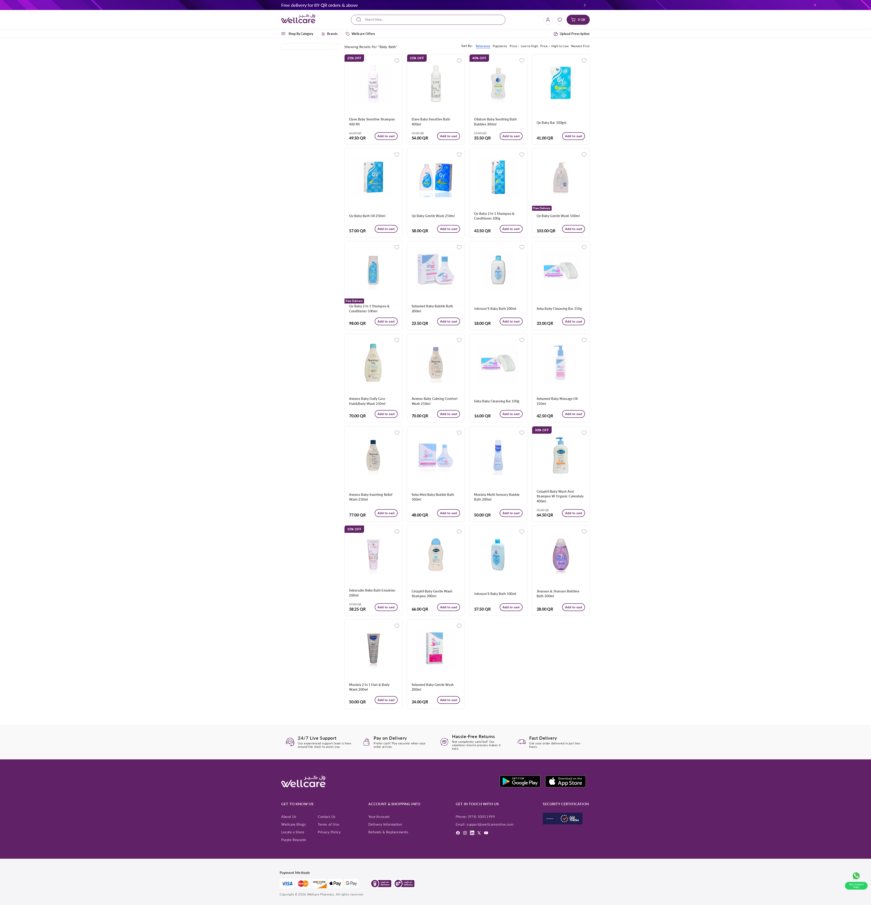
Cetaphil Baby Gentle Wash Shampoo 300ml (432, 593)
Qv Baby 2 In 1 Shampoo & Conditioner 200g (494, 216)
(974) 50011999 (481, 816)
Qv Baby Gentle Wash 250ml (433, 216)
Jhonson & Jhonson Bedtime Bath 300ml (558, 593)
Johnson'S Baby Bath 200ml (495, 309)
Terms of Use (328, 824)
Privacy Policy (329, 832)
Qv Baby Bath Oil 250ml (367, 216)
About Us (288, 816)
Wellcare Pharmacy (320, 894)
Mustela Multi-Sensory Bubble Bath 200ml (497, 497)
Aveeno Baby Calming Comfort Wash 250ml (435, 401)
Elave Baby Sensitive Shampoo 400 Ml (372, 121)
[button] (585, 5)
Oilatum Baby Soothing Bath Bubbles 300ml (495, 121)
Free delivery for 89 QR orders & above (319, 5)
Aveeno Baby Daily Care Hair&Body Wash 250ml (367, 401)
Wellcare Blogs (293, 824)
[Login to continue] (396, 60)
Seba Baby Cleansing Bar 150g (559, 309)
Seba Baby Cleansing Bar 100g (496, 401)
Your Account (378, 816)
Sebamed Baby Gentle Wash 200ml (433, 687)
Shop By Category (301, 34)
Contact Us (327, 816)
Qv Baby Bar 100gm (552, 123)
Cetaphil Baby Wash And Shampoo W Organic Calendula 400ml (560, 496)
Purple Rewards (293, 840)
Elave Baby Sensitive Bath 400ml (431, 121)
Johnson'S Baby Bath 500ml (495, 594)
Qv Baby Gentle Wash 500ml (558, 216)
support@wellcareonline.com (490, 824)
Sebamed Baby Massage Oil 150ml (557, 401)
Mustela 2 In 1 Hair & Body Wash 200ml (369, 687)
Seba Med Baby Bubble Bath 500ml (433, 497)
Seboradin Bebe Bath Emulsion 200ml (372, 592)
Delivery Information (385, 824)
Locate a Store (292, 832)
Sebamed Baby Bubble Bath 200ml (432, 308)
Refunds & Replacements (388, 832)
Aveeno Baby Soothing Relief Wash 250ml (370, 497)
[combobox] (428, 20)
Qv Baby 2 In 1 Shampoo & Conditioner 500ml (369, 308)
